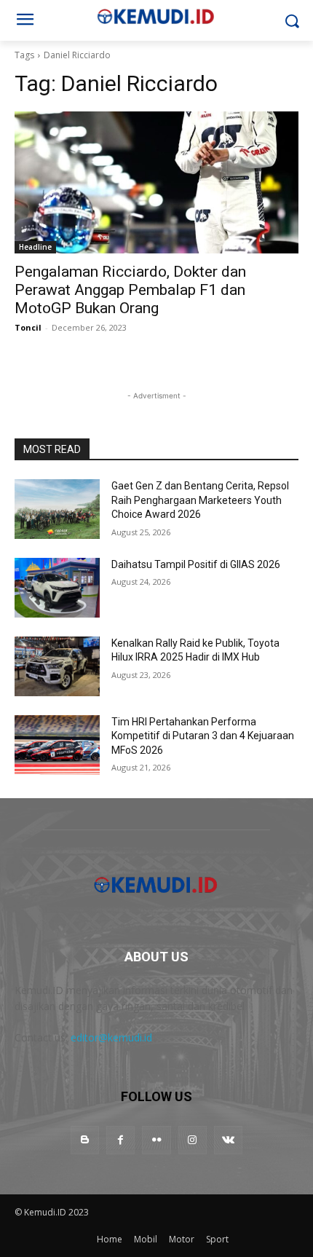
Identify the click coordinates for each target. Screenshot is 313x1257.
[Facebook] (120, 1140)
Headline (35, 247)
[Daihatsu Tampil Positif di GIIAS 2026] (57, 588)
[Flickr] (156, 1140)
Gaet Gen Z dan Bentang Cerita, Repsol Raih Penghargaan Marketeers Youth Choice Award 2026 (200, 500)
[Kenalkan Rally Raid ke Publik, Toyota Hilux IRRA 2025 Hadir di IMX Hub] (57, 666)
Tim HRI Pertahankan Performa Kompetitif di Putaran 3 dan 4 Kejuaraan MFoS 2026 (202, 736)
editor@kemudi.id (111, 1037)
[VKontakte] (228, 1140)
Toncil (28, 327)
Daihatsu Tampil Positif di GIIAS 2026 (195, 564)
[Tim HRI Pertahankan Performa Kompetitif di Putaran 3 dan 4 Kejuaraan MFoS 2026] (57, 745)
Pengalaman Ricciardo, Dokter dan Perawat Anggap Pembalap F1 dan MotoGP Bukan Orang (130, 290)
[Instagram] (192, 1140)
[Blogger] (85, 1140)
